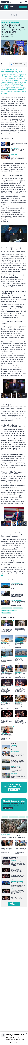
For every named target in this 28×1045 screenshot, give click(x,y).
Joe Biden (9, 326)
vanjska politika (7, 608)
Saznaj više (14, 1043)
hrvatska (4, 817)
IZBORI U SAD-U (6, 610)
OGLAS (14, 15)
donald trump (18, 608)
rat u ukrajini (14, 817)
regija (22, 817)
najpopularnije (10, 858)
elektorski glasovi (15, 271)
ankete (14, 610)
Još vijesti (12, 904)
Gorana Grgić (18, 167)
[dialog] (14, 1038)
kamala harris (6, 612)
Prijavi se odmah (8, 808)
